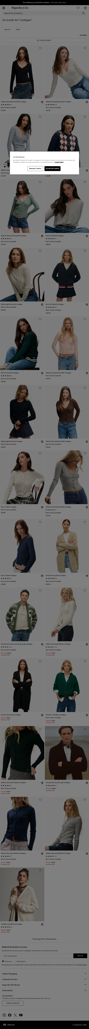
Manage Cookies (35, 168)
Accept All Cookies (52, 168)
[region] (44, 163)
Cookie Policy (59, 162)
